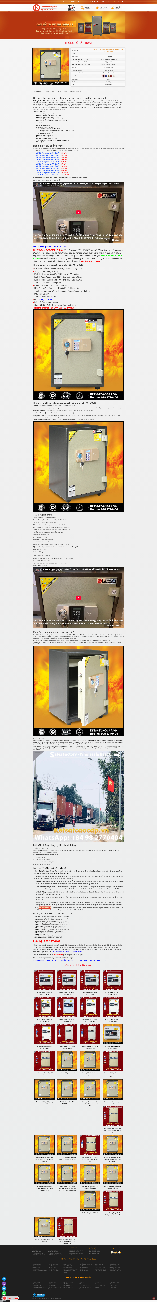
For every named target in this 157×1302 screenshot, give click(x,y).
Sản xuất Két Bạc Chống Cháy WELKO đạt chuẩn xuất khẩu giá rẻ (112, 1130)
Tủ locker (81, 1284)
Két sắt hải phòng (53, 1264)
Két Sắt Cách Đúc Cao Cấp (39, 1254)
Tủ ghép (66, 1284)
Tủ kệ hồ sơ (113, 1287)
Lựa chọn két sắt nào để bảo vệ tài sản (46, 138)
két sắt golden (40, 744)
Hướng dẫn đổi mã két (94, 1)
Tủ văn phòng (113, 1285)
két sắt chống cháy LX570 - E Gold (45, 127)
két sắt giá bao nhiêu (69, 740)
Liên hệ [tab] (65, 91)
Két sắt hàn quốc (99, 1266)
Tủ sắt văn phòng (68, 1282)
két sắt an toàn (40, 924)
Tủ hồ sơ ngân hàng (100, 1285)
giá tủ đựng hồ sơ (79, 740)
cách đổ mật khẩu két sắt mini (73, 742)
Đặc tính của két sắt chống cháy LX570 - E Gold (52, 128)
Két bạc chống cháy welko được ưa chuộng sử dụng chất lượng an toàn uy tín (44, 1159)
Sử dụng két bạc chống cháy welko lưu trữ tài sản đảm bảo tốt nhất (90, 1104)
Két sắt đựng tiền (68, 1266)
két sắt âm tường (92, 742)
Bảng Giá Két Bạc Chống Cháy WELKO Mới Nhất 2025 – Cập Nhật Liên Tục (67, 1242)
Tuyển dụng (110, 1)
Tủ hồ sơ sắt (98, 1282)
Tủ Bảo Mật (72, 1254)
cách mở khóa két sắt (41, 937)
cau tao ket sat (63, 744)
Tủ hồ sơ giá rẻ (68, 1285)
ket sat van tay (51, 742)
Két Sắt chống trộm (84, 1270)
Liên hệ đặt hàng (40, 142)
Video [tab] (59, 91)
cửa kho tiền (36, 742)
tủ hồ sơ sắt (39, 936)
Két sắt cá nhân (83, 1267)
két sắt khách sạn (40, 919)
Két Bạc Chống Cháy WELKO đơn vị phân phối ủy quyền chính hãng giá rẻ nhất (44, 1188)
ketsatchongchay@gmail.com (44, 552)
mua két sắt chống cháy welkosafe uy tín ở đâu (48, 115)
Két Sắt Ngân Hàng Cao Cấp (56, 1254)
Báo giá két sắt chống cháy (43, 125)
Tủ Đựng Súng (52, 1250)
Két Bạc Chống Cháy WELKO (90, 1213)
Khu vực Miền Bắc (94, 1250)
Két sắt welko (82, 1266)
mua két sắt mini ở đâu (42, 934)
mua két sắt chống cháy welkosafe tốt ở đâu (47, 117)
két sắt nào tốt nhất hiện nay (51, 744)
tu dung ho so (40, 916)
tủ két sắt (105, 740)
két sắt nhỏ (83, 744)
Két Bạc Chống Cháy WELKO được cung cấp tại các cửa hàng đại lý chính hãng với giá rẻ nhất (67, 1188)
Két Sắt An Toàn (37, 1251)
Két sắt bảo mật (68, 1267)
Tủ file (96, 1284)
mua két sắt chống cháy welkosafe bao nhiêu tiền (49, 114)
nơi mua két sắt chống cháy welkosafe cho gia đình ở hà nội (51, 120)
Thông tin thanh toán (45, 133)
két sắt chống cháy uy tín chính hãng (45, 137)
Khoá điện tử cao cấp (115, 1270)
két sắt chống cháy (41, 926)
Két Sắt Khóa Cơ (83, 1269)
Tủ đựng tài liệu (37, 1285)
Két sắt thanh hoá (114, 1264)
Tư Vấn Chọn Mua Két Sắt (71, 1269)
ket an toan (84, 742)
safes (37, 921)
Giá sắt (35, 1284)
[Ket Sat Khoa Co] (78, 466)
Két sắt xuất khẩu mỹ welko (76, 1250)
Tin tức (103, 1)
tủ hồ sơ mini (113, 742)
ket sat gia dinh (47, 740)
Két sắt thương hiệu (100, 1267)
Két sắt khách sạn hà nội (85, 1264)
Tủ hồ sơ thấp (52, 1282)
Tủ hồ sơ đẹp (36, 1282)
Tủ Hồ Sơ (35, 1250)
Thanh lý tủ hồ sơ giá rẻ (39, 1287)
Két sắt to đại (36, 1267)
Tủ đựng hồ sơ (52, 1285)
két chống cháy (99, 740)
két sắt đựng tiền (40, 933)
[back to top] (153, 1298)
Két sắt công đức (53, 1269)
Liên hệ (117, 1)
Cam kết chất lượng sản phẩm (47, 132)
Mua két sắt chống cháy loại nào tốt (45, 135)
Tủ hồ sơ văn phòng (84, 1285)
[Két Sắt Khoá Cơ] (78, 354)
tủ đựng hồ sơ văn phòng (103, 742)
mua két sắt (54, 740)
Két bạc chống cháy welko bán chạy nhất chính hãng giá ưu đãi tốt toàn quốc (112, 1159)
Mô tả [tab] (53, 91)
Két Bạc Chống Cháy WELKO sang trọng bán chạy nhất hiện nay (90, 1159)
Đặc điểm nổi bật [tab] (37, 91)
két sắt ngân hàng (41, 918)
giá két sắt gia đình (61, 742)
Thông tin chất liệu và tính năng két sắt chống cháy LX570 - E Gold (57, 130)
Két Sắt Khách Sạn (53, 1251)
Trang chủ (65, 1)
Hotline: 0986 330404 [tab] (75, 91)
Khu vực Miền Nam (94, 1253)
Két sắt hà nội (52, 1266)
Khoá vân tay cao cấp (100, 1270)
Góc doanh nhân (82, 1)
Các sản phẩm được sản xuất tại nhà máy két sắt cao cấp (54, 140)
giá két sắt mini (44, 742)
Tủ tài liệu (81, 1282)
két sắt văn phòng (37, 740)
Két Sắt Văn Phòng (74, 1251)
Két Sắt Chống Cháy (38, 1253)
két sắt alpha (60, 740)
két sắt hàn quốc (40, 929)
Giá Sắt (97, 1287)
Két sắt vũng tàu (99, 1264)
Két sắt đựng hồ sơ (53, 1270)
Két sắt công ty (52, 1267)
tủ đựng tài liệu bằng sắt (73, 744)
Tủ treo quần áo (53, 1284)
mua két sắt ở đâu (118, 740)
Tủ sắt (111, 1284)
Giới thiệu (73, 1)
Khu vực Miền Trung (94, 1251)
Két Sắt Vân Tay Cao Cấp (55, 1253)
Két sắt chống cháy (115, 1267)
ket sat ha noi (39, 928)
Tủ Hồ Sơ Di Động (68, 1287)
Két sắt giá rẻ (113, 1266)
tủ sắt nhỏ (110, 740)
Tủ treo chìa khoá (114, 1282)
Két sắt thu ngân (37, 1269)
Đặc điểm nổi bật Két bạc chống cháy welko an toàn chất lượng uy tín (67, 1159)
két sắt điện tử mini (90, 740)
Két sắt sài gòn (37, 1264)
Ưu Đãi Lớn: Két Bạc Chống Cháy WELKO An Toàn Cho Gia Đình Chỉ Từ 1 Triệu (113, 1075)
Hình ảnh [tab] (47, 91)
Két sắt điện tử (37, 1266)
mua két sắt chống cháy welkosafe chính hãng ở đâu (50, 119)
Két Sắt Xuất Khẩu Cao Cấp (76, 1253)
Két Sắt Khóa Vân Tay (100, 1269)
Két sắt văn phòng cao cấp (40, 1270)
